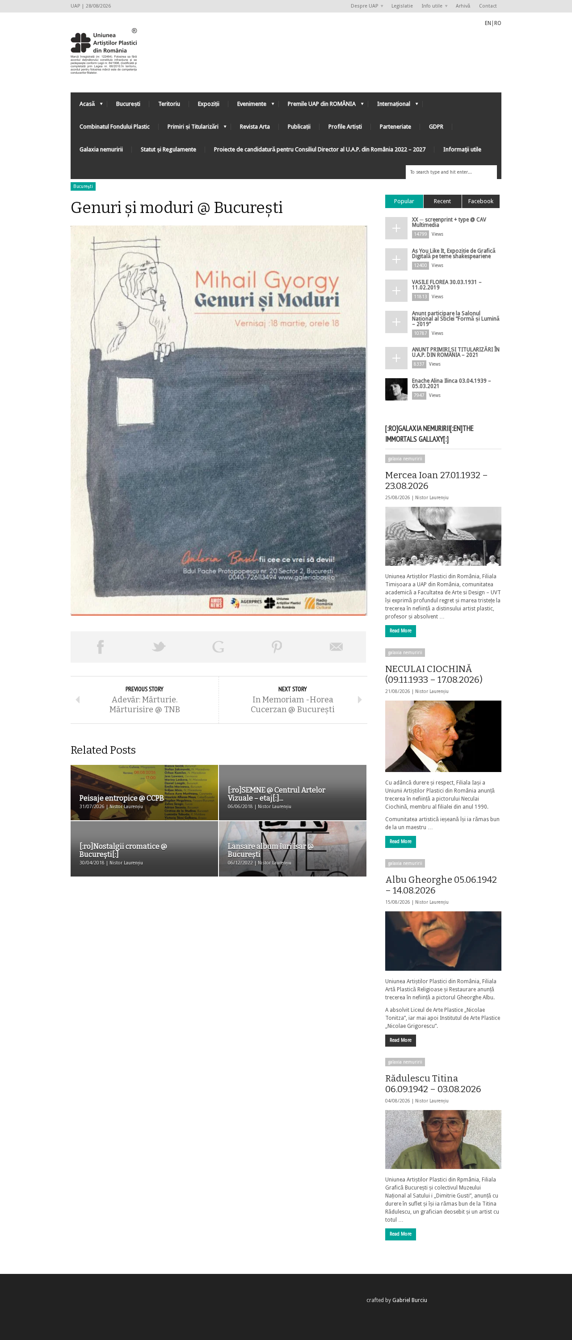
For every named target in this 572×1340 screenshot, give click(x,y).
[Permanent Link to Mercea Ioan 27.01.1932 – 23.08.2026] (443, 536)
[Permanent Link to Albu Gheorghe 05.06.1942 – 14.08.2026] (443, 940)
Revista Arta (255, 126)
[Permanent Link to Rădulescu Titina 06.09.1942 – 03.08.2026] (443, 1139)
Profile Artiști (345, 126)
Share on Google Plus (218, 647)
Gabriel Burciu (409, 1300)
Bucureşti (83, 186)
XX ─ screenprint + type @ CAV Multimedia (449, 222)
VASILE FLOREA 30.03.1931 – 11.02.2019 (447, 285)
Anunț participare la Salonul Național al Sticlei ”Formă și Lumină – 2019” (456, 318)
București (128, 103)
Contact (488, 6)
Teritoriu (169, 103)
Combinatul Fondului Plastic (115, 126)
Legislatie (402, 6)
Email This (336, 647)
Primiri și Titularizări (189, 128)
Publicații (299, 126)
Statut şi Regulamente (168, 149)
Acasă (83, 106)
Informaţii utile (462, 149)
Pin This (277, 647)
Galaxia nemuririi (101, 149)
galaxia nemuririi (405, 458)
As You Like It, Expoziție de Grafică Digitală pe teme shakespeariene (454, 253)
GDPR (436, 126)
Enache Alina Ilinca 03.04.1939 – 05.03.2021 (451, 383)
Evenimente (247, 106)
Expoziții (208, 103)
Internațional (389, 106)
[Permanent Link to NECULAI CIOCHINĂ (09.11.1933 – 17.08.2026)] (443, 736)
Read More (401, 630)
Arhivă (463, 6)
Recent (442, 201)
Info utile (429, 6)
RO (497, 23)
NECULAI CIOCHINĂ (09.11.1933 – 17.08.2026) (434, 674)
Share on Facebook (100, 647)
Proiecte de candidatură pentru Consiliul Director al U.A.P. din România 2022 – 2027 (319, 149)
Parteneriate (395, 126)
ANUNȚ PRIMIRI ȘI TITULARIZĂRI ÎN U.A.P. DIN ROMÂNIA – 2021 (456, 352)
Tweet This (159, 647)
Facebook (480, 201)
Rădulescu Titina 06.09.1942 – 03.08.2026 (433, 1083)
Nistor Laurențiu (432, 497)
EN (488, 23)
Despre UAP (362, 6)
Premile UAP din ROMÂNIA (317, 106)
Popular (404, 201)
